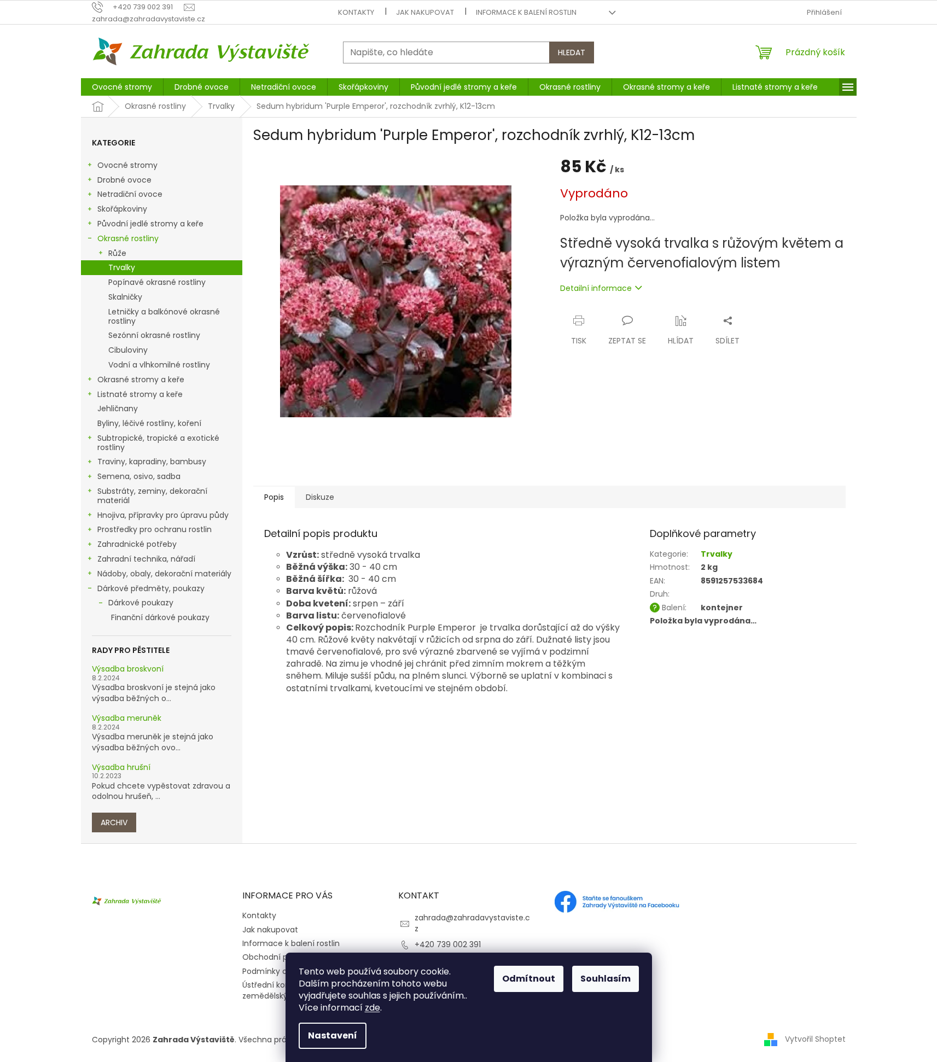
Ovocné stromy (127, 165)
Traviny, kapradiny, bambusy (151, 461)
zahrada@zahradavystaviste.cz (472, 922)
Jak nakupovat (425, 12)
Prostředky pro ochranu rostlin (154, 529)
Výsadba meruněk (126, 718)
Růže (117, 253)
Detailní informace (596, 288)
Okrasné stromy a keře (140, 379)
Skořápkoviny (122, 208)
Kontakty (356, 12)
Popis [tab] (274, 497)
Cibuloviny (128, 350)
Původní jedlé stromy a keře (150, 223)
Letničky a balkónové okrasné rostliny (164, 316)
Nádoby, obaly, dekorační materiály (164, 573)
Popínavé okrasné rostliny (157, 282)
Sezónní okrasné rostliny (154, 335)
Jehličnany (117, 408)
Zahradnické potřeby (137, 544)
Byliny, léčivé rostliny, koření (149, 423)
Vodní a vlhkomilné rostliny (159, 364)
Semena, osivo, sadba (139, 476)
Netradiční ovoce (129, 194)
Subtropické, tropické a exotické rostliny (158, 443)
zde (372, 1007)
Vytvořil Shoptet (815, 1039)
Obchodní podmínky (281, 957)
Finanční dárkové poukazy (160, 617)
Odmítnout (528, 978)
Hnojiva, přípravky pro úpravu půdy (163, 515)
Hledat (571, 52)
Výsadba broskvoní (128, 669)
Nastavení (332, 1035)
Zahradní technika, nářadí (146, 558)
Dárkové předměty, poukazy (151, 588)
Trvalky (121, 267)
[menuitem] (122, 87)
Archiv (114, 822)
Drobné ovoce (124, 179)
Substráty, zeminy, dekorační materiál (152, 496)
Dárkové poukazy (140, 602)
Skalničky (125, 296)
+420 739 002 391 (448, 944)
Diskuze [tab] (320, 497)
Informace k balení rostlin (526, 12)
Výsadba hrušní (121, 767)
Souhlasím (605, 978)
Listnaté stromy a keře (140, 394)
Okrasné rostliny (128, 238)
